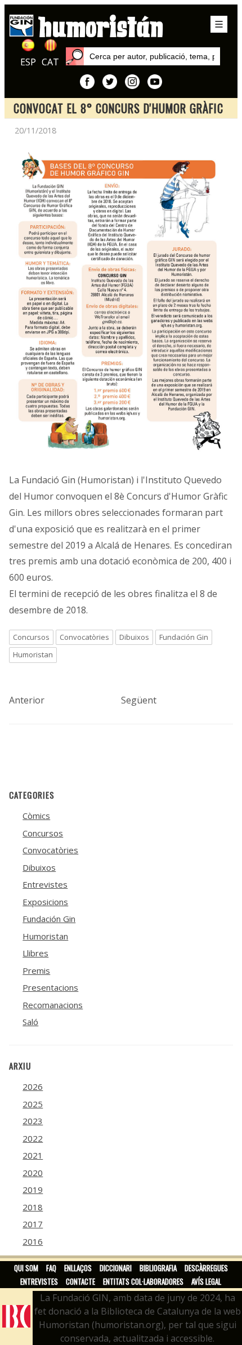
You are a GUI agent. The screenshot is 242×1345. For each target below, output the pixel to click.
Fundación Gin (183, 637)
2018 (33, 1207)
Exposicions (45, 901)
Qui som (26, 1267)
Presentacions (50, 987)
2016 (33, 1241)
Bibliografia (158, 1267)
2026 (33, 1086)
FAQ (51, 1267)
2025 (33, 1104)
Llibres (35, 953)
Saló (30, 1021)
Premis (36, 970)
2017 (33, 1224)
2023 (33, 1120)
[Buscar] (75, 56)
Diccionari (116, 1267)
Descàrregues (206, 1267)
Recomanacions (53, 1004)
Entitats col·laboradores (143, 1281)
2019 (33, 1189)
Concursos (31, 637)
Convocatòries (84, 637)
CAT (50, 62)
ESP (28, 62)
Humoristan (33, 654)
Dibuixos (134, 637)
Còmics (36, 815)
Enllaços (78, 1267)
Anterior (26, 700)
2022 (33, 1138)
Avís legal (206, 1281)
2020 (33, 1172)
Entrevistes (45, 884)
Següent (138, 700)
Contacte (80, 1281)
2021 (33, 1155)
